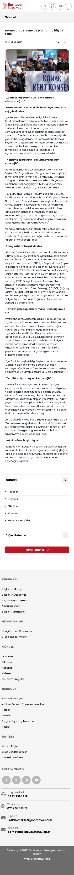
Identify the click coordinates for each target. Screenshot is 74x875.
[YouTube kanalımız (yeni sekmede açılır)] (36, 780)
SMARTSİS (43, 859)
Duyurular (13, 499)
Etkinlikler (13, 506)
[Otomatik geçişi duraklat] (63, 54)
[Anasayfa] (12, 6)
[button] (44, 6)
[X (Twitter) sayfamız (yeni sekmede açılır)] (16, 780)
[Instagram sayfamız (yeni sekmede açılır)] (26, 780)
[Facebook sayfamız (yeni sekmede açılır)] (6, 780)
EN (60, 6)
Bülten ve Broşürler (19, 520)
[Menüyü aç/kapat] (68, 6)
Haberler (13, 492)
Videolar (13, 513)
